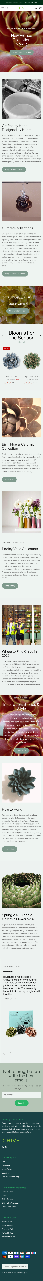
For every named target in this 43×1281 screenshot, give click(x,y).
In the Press (6, 1169)
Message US (7, 1221)
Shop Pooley (10, 585)
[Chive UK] (21, 8)
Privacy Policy (7, 1225)
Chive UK (10, 1273)
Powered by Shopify (20, 1273)
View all (21, 342)
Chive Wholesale (9, 1206)
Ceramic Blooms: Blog (10, 1176)
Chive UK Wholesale (10, 1203)
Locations (5, 1173)
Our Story (6, 1161)
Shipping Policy (8, 1229)
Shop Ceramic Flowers (14, 169)
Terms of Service (8, 1237)
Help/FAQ (6, 1165)
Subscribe (21, 1103)
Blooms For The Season (21, 335)
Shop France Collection (21, 52)
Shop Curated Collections (15, 273)
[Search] (8, 8)
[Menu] (2, 8)
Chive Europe (7, 1191)
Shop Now (9, 479)
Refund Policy (7, 1233)
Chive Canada (7, 1199)
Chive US (5, 1195)
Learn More (21, 751)
